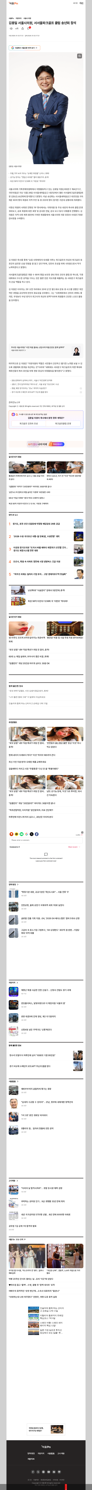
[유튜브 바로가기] (43, 1472)
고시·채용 (61, 1453)
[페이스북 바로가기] (33, 1472)
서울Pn (11, 18)
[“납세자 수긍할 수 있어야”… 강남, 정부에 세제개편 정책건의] (13, 1103)
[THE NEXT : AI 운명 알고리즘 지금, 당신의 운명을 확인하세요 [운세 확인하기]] (46, 444)
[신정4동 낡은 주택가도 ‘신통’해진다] (13, 1031)
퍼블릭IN (31, 1459)
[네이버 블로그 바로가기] (59, 1472)
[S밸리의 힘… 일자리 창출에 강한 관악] (13, 1130)
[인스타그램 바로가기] (49, 1472)
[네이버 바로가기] (54, 1472)
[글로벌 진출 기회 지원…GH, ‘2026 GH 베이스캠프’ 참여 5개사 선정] (13, 920)
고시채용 (12, 1180)
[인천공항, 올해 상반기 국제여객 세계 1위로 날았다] (13, 906)
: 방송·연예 (16, 1239)
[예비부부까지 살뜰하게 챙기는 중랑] (13, 1090)
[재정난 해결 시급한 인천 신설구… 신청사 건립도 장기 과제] (13, 991)
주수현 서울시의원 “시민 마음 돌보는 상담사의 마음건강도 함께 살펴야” (38, 347)
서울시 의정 (27, 18)
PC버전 (62, 1480)
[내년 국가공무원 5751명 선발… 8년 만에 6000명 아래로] (13, 1216)
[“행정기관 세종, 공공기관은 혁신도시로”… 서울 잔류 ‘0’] (13, 893)
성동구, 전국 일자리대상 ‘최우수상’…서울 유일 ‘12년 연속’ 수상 (35, 384)
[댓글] (28, 28)
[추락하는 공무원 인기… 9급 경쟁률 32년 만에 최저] (13, 1203)
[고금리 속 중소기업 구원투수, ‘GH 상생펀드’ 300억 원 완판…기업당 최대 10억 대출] (13, 933)
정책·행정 (12, 884)
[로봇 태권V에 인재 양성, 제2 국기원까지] (13, 1018)
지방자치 (18, 18)
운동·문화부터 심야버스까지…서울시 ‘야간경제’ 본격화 (32, 380)
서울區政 (12, 1081)
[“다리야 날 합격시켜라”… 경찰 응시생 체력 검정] (13, 1190)
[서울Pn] (13, 3)
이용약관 (36, 1480)
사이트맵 (55, 1480)
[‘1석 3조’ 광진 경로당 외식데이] (13, 1117)
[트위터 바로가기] (38, 1472)
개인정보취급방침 (45, 1480)
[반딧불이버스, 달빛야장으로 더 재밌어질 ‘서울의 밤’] (13, 1005)
